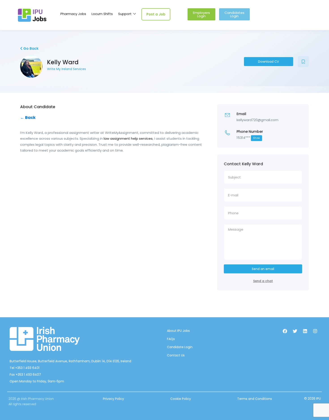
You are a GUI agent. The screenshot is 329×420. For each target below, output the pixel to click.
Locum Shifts (102, 13)
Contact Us (176, 355)
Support (125, 13)
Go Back (30, 48)
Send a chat (263, 281)
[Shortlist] (303, 61)
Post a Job (155, 14)
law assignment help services (128, 138)
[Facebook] (284, 331)
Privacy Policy (113, 398)
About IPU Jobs (178, 330)
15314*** (248, 137)
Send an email (263, 269)
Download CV (268, 61)
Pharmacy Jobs (73, 13)
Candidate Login (179, 347)
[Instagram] (315, 331)
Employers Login (201, 14)
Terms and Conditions (254, 398)
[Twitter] (295, 331)
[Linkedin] (305, 331)
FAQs (171, 339)
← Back (28, 117)
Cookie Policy (180, 398)
